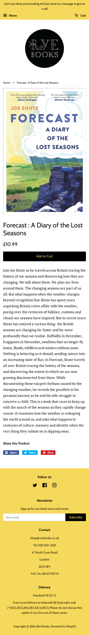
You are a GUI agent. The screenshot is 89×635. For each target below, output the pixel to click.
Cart (83, 15)
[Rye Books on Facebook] (44, 486)
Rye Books (42, 626)
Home (6, 82)
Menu (12, 15)
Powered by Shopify (63, 626)
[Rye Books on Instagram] (54, 486)
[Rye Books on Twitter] (35, 486)
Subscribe (75, 517)
